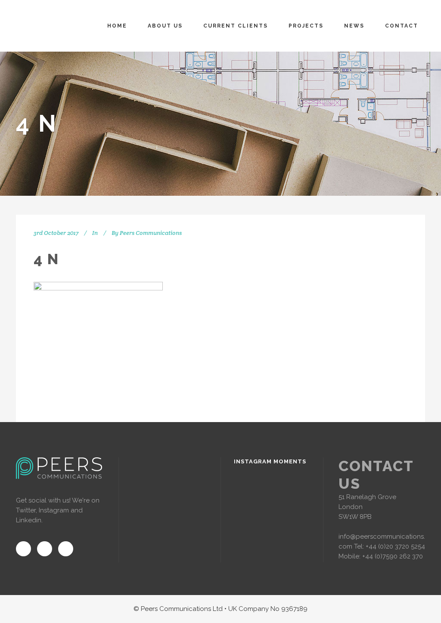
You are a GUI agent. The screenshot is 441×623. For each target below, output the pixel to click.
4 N (46, 259)
